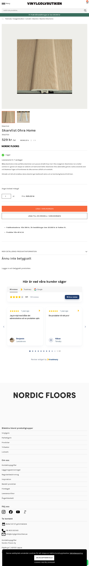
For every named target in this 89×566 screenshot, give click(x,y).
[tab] (30, 351)
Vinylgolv (6, 433)
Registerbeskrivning (10, 474)
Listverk (5, 452)
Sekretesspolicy (76, 553)
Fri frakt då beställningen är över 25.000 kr (44, 15)
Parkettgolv (6, 438)
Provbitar (6, 442)
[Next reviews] (85, 326)
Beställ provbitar (9, 484)
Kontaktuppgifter (9, 465)
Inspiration (6, 479)
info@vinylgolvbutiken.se (16, 534)
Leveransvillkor (8, 493)
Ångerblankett (8, 498)
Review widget (37, 359)
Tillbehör (5, 447)
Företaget (6, 489)
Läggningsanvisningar (11, 470)
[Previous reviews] (4, 326)
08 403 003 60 (11, 530)
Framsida (8, 19)
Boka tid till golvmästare (16, 524)
